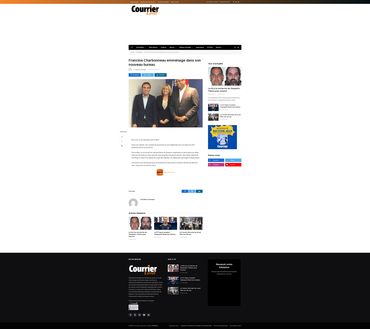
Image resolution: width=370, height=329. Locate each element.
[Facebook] (122, 137)
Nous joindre (134, 2)
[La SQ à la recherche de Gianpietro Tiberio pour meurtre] (140, 223)
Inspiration (200, 47)
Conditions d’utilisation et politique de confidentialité (196, 325)
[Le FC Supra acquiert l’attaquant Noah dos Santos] (165, 223)
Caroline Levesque (140, 69)
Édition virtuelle (185, 47)
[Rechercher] (238, 47)
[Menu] (132, 47)
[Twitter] (122, 141)
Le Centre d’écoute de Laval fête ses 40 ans (190, 233)
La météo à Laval (212, 2)
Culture (163, 47)
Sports (172, 47)
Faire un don (175, 2)
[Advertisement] (185, 30)
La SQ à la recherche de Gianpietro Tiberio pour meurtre (138, 234)
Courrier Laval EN (163, 2)
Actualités (140, 47)
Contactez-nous (173, 325)
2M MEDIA (155, 325)
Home (133, 52)
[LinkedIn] (122, 145)
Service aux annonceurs (148, 2)
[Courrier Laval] (145, 10)
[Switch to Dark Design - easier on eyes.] (235, 47)
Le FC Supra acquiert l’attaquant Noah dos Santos (165, 233)
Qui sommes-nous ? (235, 325)
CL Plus (210, 47)
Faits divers (153, 47)
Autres (218, 47)
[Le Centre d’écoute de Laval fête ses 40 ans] (191, 223)
